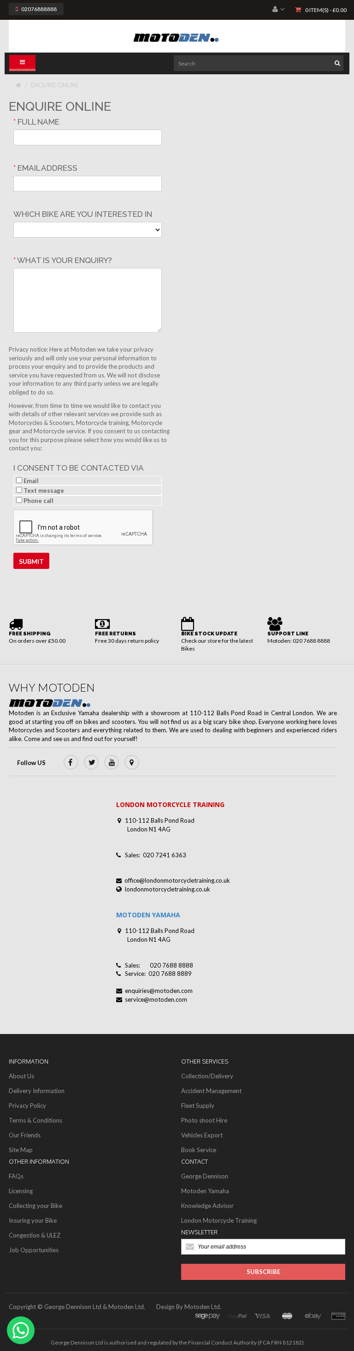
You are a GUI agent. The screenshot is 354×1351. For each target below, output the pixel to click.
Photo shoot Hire (204, 1120)
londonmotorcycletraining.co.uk (167, 889)
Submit (31, 561)
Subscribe (263, 1271)
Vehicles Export (202, 1135)
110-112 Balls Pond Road (160, 820)
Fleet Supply (197, 1105)
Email (30, 480)
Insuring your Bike (33, 1220)
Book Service (198, 1150)
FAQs (16, 1176)
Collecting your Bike (35, 1205)
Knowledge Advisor (207, 1205)
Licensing (21, 1191)
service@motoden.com (156, 999)
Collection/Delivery (207, 1076)
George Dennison (204, 1176)
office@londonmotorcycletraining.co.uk (177, 880)
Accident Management (211, 1090)
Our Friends (25, 1135)
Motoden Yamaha (205, 1191)
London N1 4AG (149, 829)
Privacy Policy (27, 1105)
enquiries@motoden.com (159, 990)
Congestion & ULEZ (34, 1235)
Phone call (37, 500)
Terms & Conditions (35, 1120)
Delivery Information (37, 1090)
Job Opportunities (34, 1250)
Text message (43, 490)
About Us (21, 1076)
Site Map (21, 1150)
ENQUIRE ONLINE (55, 85)
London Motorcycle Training (219, 1220)
